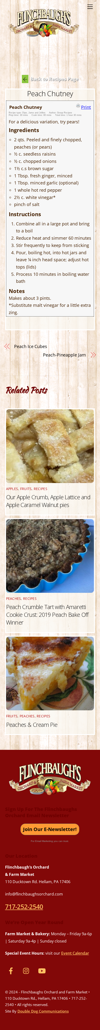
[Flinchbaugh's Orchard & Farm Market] (44, 39)
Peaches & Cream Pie (32, 725)
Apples (12, 489)
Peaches (13, 598)
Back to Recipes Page (54, 79)
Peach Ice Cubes (30, 346)
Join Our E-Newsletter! (50, 829)
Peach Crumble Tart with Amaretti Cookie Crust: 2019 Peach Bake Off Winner (47, 614)
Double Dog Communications (43, 1011)
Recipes (40, 489)
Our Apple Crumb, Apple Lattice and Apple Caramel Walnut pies (48, 501)
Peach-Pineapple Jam (64, 355)
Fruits (26, 489)
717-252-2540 (24, 906)
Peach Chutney (50, 93)
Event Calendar (75, 953)
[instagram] (27, 970)
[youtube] (43, 970)
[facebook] (11, 970)
